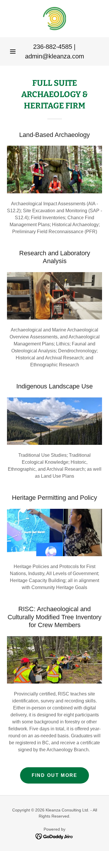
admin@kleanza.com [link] (54, 56)
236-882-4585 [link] (52, 46)
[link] (54, 18)
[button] (13, 51)
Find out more (55, 775)
